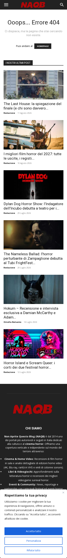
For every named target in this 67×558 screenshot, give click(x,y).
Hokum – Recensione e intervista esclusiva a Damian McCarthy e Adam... (31, 312)
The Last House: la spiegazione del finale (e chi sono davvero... (32, 106)
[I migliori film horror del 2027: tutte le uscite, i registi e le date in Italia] (33, 134)
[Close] (63, 492)
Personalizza (33, 540)
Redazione (9, 113)
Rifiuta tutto (33, 550)
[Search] (62, 5)
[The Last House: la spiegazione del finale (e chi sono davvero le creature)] (33, 84)
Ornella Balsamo (12, 322)
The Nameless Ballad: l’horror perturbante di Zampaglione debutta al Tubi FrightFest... (33, 258)
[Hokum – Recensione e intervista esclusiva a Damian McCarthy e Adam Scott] (33, 289)
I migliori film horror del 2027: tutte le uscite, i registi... (32, 156)
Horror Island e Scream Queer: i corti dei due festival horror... (29, 365)
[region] (33, 523)
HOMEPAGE (43, 46)
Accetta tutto (33, 531)
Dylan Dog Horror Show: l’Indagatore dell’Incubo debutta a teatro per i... (33, 206)
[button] (6, 5)
